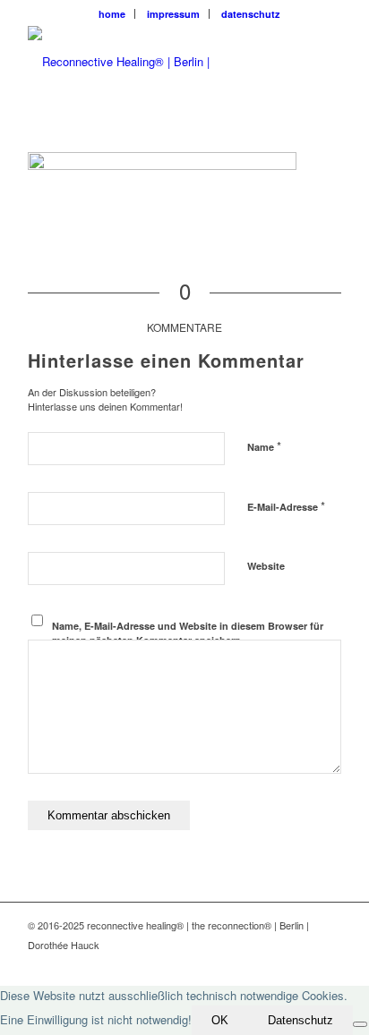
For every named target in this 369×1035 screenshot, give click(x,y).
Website (266, 566)
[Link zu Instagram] (327, 963)
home (112, 14)
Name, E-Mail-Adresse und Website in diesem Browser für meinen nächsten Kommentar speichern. (187, 633)
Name (264, 445)
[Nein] (360, 1024)
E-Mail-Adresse (286, 505)
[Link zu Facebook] (300, 963)
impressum (173, 14)
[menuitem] (112, 14)
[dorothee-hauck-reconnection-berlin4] (153, 62)
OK (219, 1020)
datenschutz (250, 14)
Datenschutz (300, 1020)
